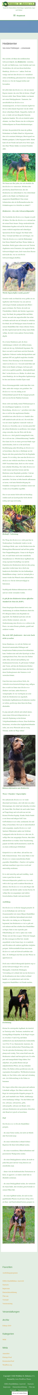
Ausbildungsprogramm (10, 1273)
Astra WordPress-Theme (23, 1379)
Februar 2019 (7, 1325)
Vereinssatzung (7, 1303)
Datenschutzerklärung (10, 1292)
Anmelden (6, 1353)
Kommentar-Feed (8, 1361)
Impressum (6, 1288)
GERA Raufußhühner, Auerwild (13, 1281)
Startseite (6, 1285)
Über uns (5, 1296)
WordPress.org (7, 1365)
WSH (4, 1339)
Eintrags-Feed (7, 1357)
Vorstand (5, 1300)
